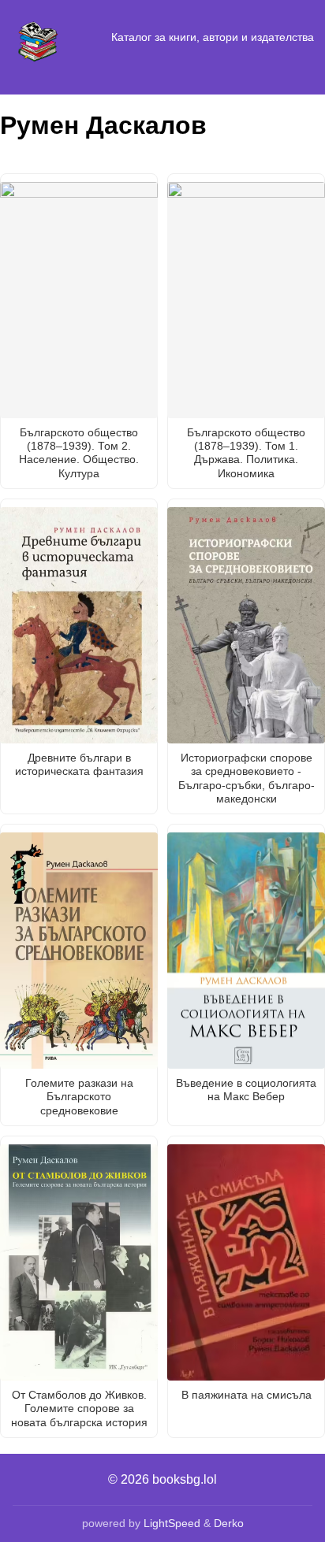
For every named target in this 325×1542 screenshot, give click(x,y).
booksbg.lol (184, 1479)
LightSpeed (172, 1523)
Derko (229, 1523)
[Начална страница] (38, 37)
